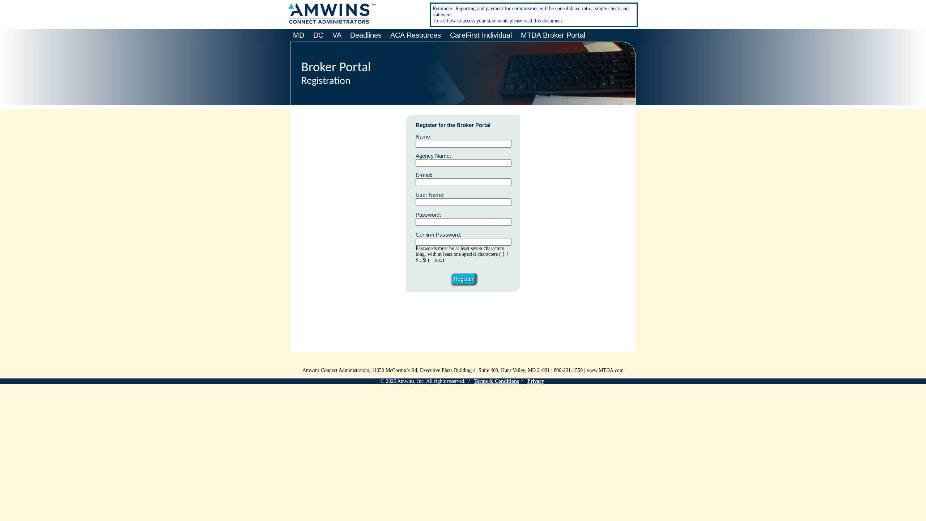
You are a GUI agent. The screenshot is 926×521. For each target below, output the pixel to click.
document (552, 21)
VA (336, 35)
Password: (428, 215)
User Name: (430, 195)
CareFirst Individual (481, 35)
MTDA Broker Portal (553, 35)
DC (318, 35)
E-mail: (424, 175)
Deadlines (366, 35)
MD (299, 35)
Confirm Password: (438, 235)
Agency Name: (433, 156)
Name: (424, 137)
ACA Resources (415, 35)
